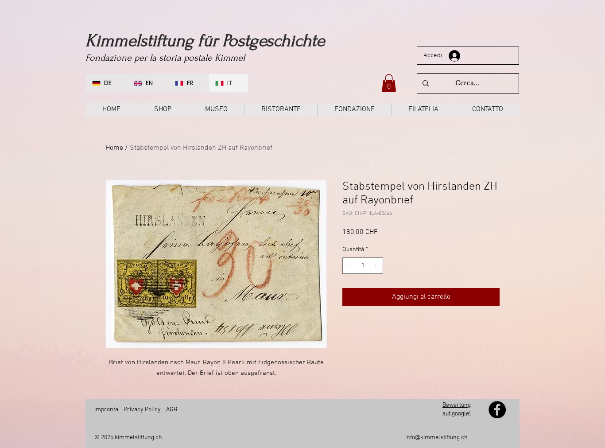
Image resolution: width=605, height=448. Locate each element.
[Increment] (376, 265)
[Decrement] (349, 265)
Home (114, 148)
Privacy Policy (142, 409)
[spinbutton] (363, 265)
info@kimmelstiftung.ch (436, 437)
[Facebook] (497, 409)
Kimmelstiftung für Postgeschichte (205, 41)
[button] (388, 83)
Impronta (106, 409)
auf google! (456, 413)
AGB (171, 409)
